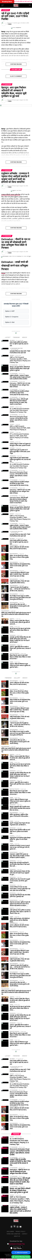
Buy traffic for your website (8, 1259)
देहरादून (3, 273)
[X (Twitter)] (14, 1226)
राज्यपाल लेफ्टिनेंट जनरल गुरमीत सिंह (10, 194)
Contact (24, 1234)
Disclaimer (10, 1231)
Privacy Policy (20, 1231)
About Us (17, 1236)
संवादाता (9, 24)
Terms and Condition (13, 1234)
